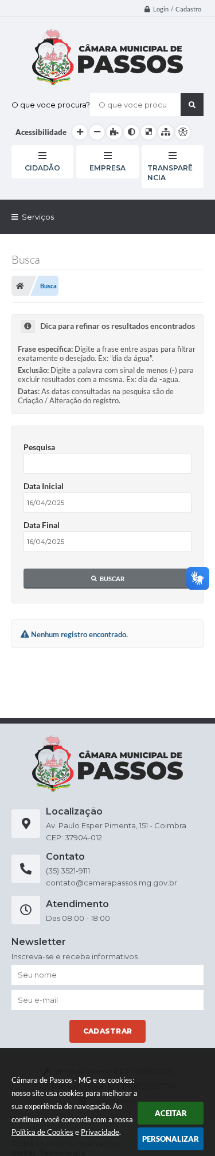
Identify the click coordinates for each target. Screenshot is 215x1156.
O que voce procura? (50, 104)
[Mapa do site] (165, 132)
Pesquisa (39, 447)
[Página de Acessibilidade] (182, 132)
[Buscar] (192, 104)
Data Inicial (44, 486)
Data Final (42, 525)
